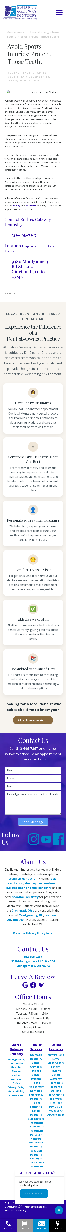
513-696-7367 (24, 235)
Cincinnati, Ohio (23, 910)
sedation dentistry (25, 897)
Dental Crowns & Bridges (36, 1066)
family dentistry (39, 888)
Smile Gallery (56, 1062)
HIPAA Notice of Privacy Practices (56, 1098)
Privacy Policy (16, 1087)
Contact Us (16, 1095)
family (16, 205)
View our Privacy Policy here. (33, 933)
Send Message (33, 822)
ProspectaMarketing (15, 1210)
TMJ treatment (16, 888)
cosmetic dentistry (21, 879)
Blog (46, 32)
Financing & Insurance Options (55, 1086)
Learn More (34, 1193)
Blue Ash (18, 920)
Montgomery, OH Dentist (23, 32)
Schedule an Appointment (33, 720)
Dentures (36, 1090)
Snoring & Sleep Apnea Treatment (36, 1162)
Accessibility (16, 1091)
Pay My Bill (55, 1106)
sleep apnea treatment (41, 883)
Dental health (20, 72)
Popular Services (36, 1047)
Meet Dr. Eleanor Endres (16, 1071)
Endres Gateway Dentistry (16, 1049)
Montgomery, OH (31, 915)
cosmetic (31, 205)
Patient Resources (56, 1047)
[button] (59, 12)
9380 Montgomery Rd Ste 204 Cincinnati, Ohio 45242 (30, 269)
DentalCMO (11, 1206)
